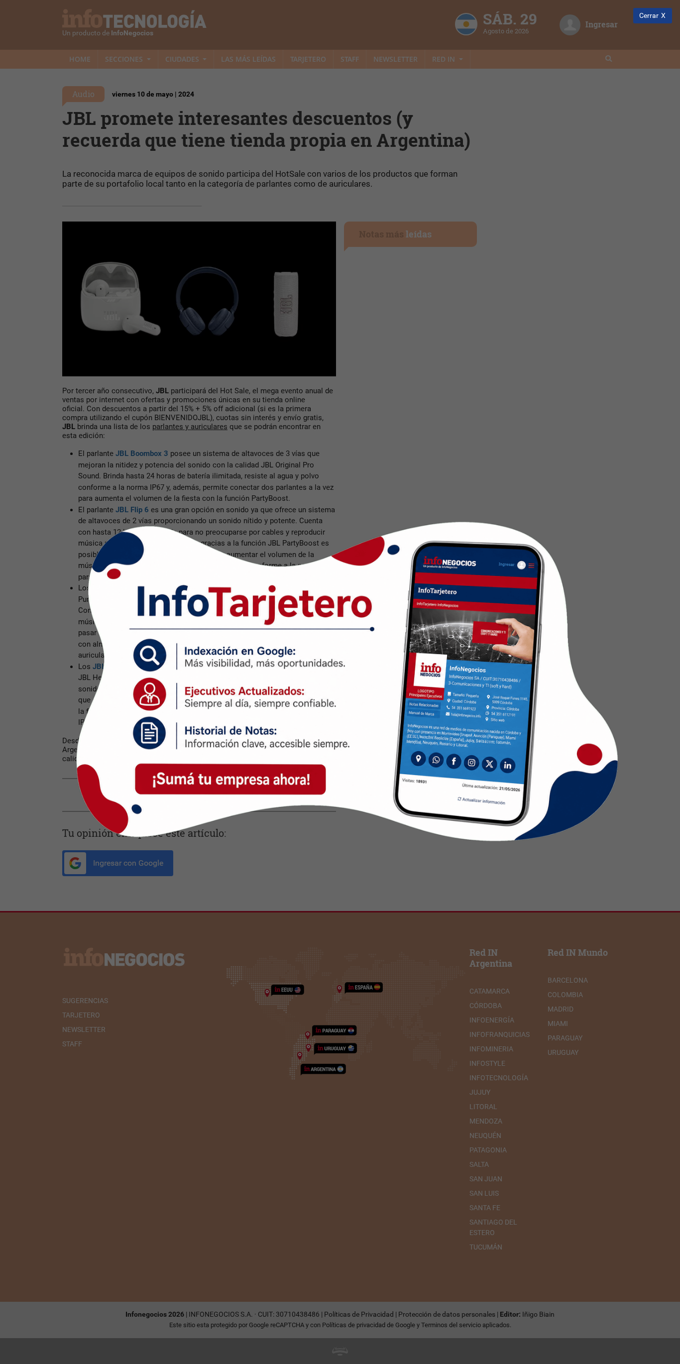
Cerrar (649, 15)
